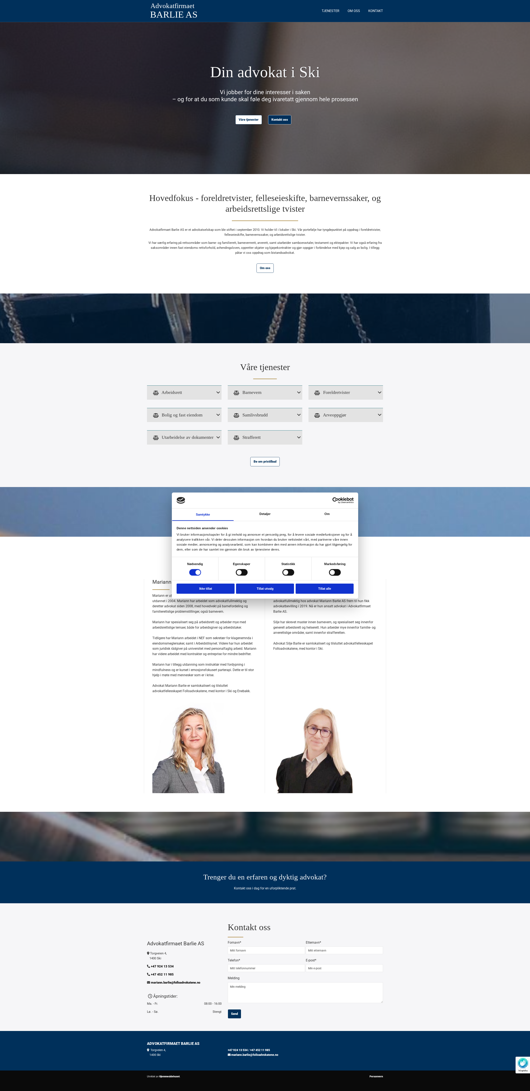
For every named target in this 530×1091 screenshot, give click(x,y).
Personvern (376, 1076)
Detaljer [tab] (265, 514)
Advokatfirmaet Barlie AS (173, 1043)
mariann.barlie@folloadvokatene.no (175, 982)
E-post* (311, 960)
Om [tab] (327, 514)
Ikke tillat (205, 589)
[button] (248, 119)
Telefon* (234, 960)
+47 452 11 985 (162, 974)
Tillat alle (324, 589)
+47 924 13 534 (162, 966)
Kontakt (375, 11)
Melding (234, 978)
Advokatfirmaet (172, 6)
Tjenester (330, 11)
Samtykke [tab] (203, 514)
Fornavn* (234, 942)
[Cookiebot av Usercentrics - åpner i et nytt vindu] (335, 500)
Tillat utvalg (265, 589)
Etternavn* (313, 942)
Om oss (354, 11)
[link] (155, 393)
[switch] (242, 572)
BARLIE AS (174, 14)
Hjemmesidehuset (169, 1076)
